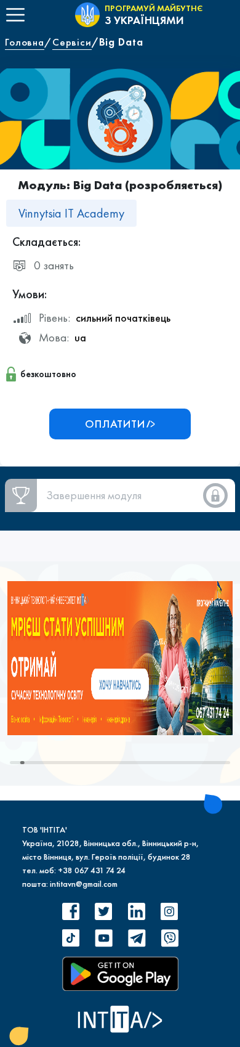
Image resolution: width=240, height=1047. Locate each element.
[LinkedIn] (136, 911)
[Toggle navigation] (15, 15)
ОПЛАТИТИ (115, 424)
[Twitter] (103, 911)
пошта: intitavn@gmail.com (70, 883)
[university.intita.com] (120, 656)
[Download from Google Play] (120, 973)
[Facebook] (70, 911)
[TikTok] (70, 938)
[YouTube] (103, 938)
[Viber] (169, 938)
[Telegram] (136, 938)
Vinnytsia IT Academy (71, 213)
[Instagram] (169, 911)
